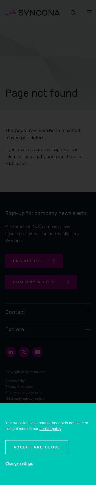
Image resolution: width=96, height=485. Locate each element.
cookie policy (50, 428)
